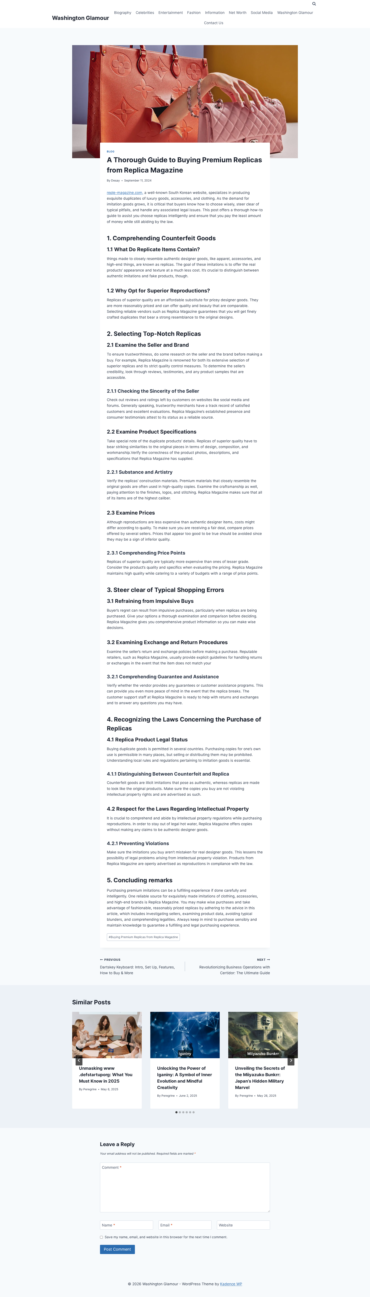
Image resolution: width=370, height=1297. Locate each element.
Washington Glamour (295, 12)
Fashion (194, 12)
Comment (112, 1167)
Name (108, 1225)
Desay (115, 180)
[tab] (176, 1112)
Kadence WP (231, 1284)
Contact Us (213, 23)
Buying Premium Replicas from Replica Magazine (143, 937)
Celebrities (145, 12)
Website (226, 1225)
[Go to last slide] (79, 1060)
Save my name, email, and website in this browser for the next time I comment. (166, 1237)
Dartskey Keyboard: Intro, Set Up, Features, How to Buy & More (137, 966)
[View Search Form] (314, 4)
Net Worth (237, 12)
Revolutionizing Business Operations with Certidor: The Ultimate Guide (234, 966)
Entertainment (170, 12)
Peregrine (90, 1089)
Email (166, 1225)
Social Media (262, 12)
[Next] (291, 1060)
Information (215, 12)
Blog (110, 151)
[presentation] (107, 1035)
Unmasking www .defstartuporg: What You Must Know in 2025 (105, 1075)
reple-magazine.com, (125, 192)
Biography (122, 12)
